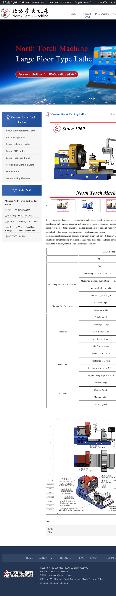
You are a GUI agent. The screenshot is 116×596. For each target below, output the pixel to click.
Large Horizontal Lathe (18, 144)
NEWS (80, 557)
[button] (89, 98)
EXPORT (95, 557)
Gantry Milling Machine (18, 178)
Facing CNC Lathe (15, 151)
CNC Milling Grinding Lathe (20, 164)
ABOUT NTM (87, 15)
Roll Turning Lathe (15, 137)
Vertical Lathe (13, 171)
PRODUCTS (101, 13)
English (14, 2)
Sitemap (44, 582)
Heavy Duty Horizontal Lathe (20, 130)
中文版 (5, 2)
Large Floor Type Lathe (18, 157)
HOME (72, 13)
